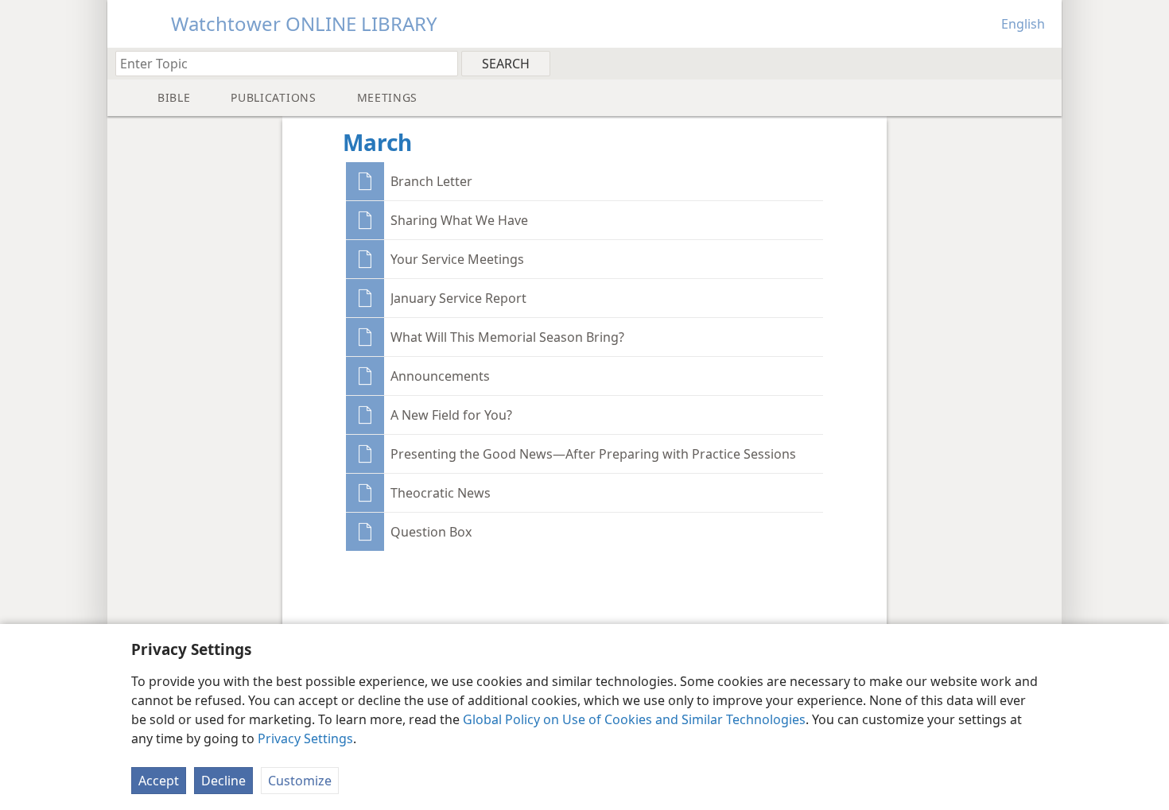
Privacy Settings (305, 738)
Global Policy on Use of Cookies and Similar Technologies (634, 719)
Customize (300, 780)
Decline (223, 780)
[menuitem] (1044, 63)
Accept (158, 780)
